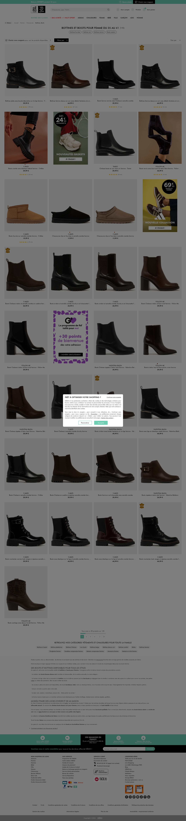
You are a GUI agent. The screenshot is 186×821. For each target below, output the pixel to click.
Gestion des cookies (107, 418)
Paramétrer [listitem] (85, 423)
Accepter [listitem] (101, 423)
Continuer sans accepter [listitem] (114, 397)
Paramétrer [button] (94, 414)
